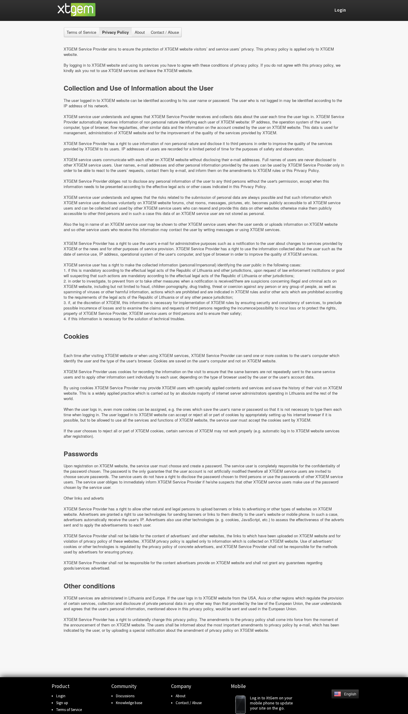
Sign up (62, 702)
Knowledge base (129, 702)
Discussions (125, 695)
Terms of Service (81, 32)
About (140, 32)
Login (60, 695)
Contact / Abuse (165, 32)
